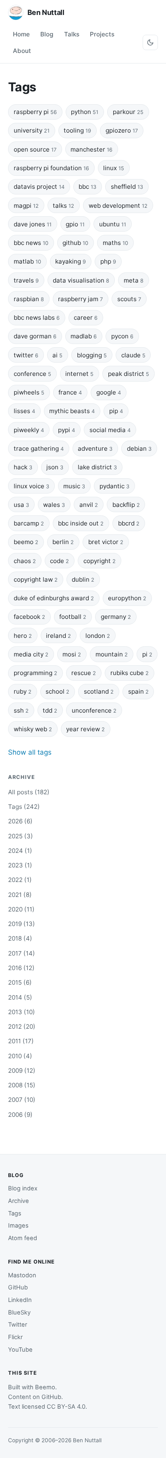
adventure (95, 448)
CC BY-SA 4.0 (66, 1406)
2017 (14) (21, 953)
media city (31, 654)
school (57, 691)
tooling (77, 130)
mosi (71, 654)
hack (23, 467)
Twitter (17, 1324)
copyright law (36, 579)
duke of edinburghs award (54, 598)
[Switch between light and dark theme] (150, 42)
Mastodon (22, 1275)
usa (21, 505)
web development (118, 205)
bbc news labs (37, 317)
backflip (126, 505)
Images (18, 1225)
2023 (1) (20, 865)
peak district (128, 374)
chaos (25, 561)
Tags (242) (24, 806)
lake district (97, 467)
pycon (122, 336)
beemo (26, 542)
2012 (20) (21, 1026)
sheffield (127, 186)
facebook (29, 616)
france (70, 392)
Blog (46, 34)
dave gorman (35, 336)
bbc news (31, 243)
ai (57, 355)
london (97, 635)
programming (35, 673)
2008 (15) (21, 1085)
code (59, 561)
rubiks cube (129, 673)
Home (21, 34)
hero (23, 635)
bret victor (105, 542)
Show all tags (30, 752)
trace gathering (39, 448)
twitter (26, 355)
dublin (83, 579)
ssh (21, 710)
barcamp (29, 523)
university (32, 130)
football (72, 616)
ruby (22, 691)
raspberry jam (80, 299)
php (108, 261)
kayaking (70, 261)
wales (54, 505)
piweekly (29, 430)
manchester (91, 149)
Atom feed (22, 1238)
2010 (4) (20, 1056)
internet (79, 374)
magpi (26, 205)
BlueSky (19, 1312)
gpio (75, 224)
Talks (71, 34)
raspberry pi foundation (51, 168)
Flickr (15, 1337)
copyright (99, 561)
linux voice (31, 486)
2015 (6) (20, 982)
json (54, 467)
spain (138, 691)
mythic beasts (72, 411)
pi (147, 654)
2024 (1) (20, 851)
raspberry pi (35, 112)
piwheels (29, 392)
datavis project (39, 186)
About (22, 51)
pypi (66, 430)
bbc (87, 186)
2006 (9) (20, 1114)
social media (110, 430)
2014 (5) (20, 997)
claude (133, 355)
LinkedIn (20, 1300)
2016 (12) (21, 968)
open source (35, 149)
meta (133, 280)
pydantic (114, 486)
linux (113, 168)
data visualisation (81, 280)
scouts (129, 299)
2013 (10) (21, 1012)
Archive (18, 1201)
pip (116, 411)
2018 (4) (20, 938)
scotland (99, 691)
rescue (83, 673)
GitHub (18, 1287)
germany (116, 616)
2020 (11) (21, 909)
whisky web (33, 729)
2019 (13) (21, 924)
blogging (92, 355)
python (84, 112)
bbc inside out (81, 523)
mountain (111, 654)
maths (115, 243)
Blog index (22, 1188)
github (75, 243)
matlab (27, 261)
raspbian (29, 299)
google (108, 392)
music (74, 486)
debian (139, 448)
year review (85, 729)
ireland (58, 635)
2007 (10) (21, 1100)
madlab (84, 336)
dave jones (33, 224)
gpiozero (122, 130)
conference (32, 374)
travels (26, 280)
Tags (14, 1213)
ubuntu (112, 224)
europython (127, 598)
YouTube (20, 1349)
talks (63, 205)
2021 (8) (20, 895)
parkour (128, 112)
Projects (102, 34)
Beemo (45, 1387)
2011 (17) (21, 1041)
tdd (50, 710)
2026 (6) (20, 821)
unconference (94, 710)
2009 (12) (21, 1070)
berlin (63, 542)
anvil (88, 505)
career (86, 317)
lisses (24, 411)
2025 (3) (20, 836)
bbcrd (128, 523)
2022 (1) (20, 880)
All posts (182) (29, 792)
